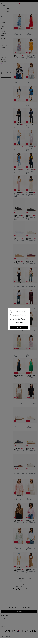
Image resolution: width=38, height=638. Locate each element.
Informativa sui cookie (13, 319)
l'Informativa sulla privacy (21, 319)
